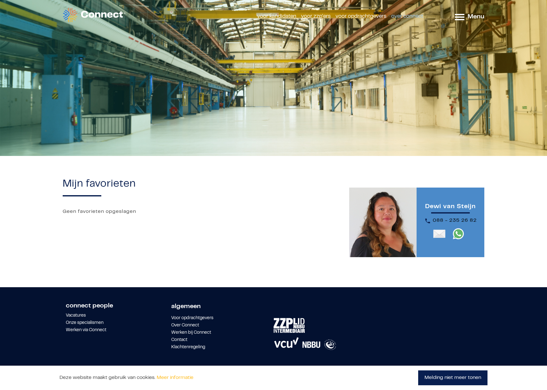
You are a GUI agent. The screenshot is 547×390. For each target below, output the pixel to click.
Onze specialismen (85, 323)
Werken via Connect (86, 330)
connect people (89, 306)
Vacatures (76, 316)
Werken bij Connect (191, 333)
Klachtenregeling (188, 347)
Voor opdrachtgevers (361, 16)
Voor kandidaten (276, 16)
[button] (459, 16)
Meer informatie (175, 377)
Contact (179, 340)
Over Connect (407, 16)
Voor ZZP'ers (316, 16)
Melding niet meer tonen (452, 377)
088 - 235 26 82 (455, 220)
